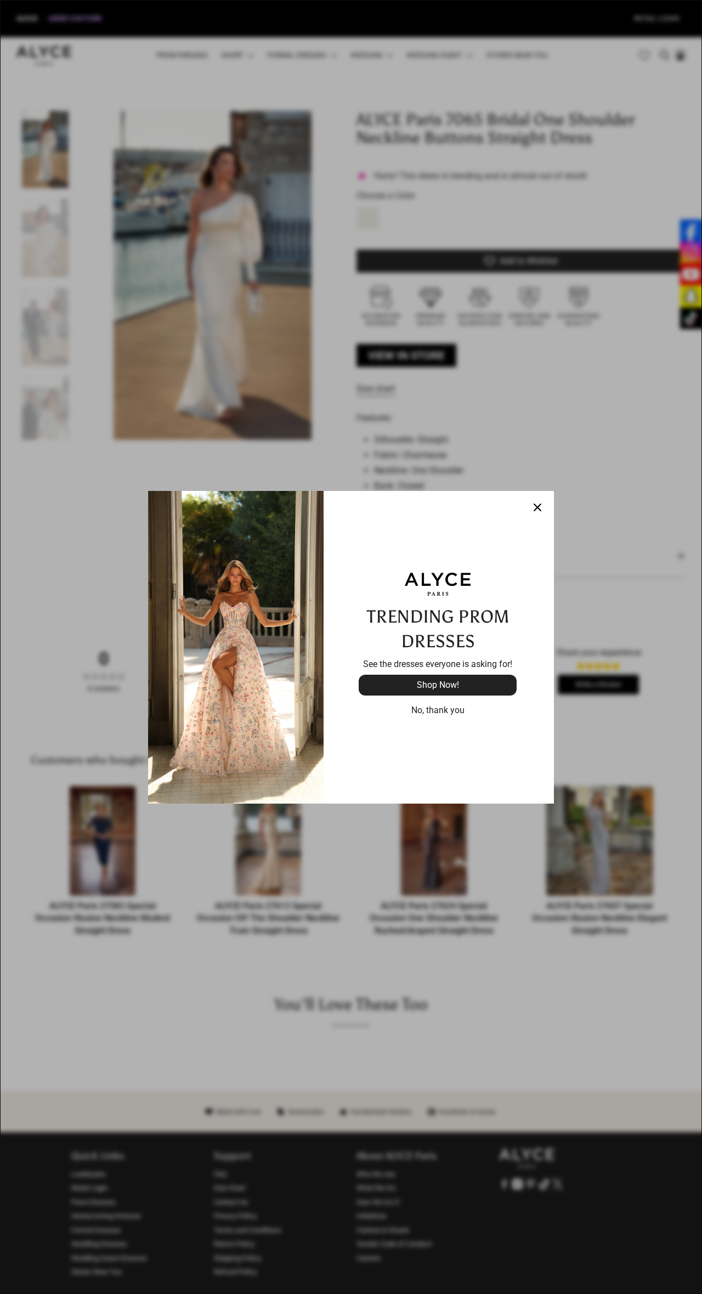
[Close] (537, 507)
